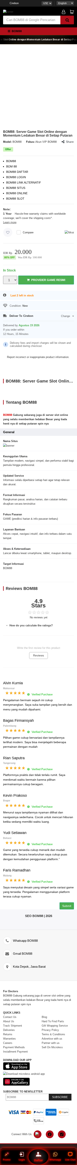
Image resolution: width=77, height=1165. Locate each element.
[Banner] (8, 12)
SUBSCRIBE (60, 1097)
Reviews (38, 655)
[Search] (67, 20)
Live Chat (70, 1159)
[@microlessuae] (37, 1134)
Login (22, 1159)
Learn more (9, 222)
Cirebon (14, 3)
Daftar (38, 1160)
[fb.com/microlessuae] (50, 1134)
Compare (28, 232)
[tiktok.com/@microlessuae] (62, 1134)
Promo (6, 1159)
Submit (66, 906)
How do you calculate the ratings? (31, 625)
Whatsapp (55, 1159)
